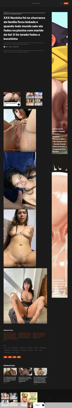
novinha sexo (23, 350)
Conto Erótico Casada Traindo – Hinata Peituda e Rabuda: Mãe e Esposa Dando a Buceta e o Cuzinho (60, 287)
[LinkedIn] (19, 357)
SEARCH (66, 3)
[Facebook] (5, 357)
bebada (13, 322)
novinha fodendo (42, 347)
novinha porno (7, 350)
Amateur (14, 46)
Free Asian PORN (36, 3)
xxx (17, 352)
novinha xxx (30, 350)
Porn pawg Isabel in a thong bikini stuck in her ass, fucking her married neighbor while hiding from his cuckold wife (24, 335)
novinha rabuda (15, 350)
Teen (18, 46)
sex (13, 352)
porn (36, 350)
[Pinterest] (14, 357)
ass (5, 347)
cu (9, 347)
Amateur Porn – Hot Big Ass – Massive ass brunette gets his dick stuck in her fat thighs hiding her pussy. (39, 335)
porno (40, 350)
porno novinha (7, 352)
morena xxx (29, 347)
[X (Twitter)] (10, 357)
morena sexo (22, 347)
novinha (36, 347)
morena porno (15, 347)
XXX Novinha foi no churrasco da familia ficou (25, 321)
